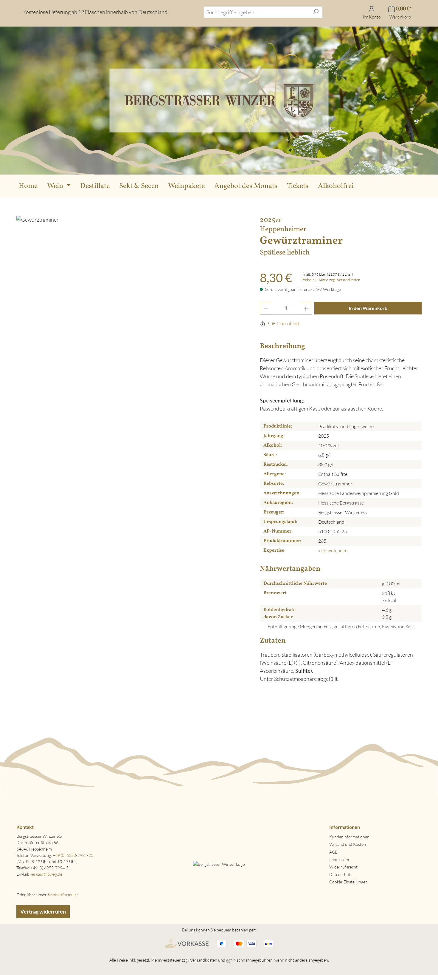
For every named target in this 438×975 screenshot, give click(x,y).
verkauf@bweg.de (46, 874)
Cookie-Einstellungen (348, 881)
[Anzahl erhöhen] (306, 308)
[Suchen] (315, 12)
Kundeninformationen (349, 836)
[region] (132, 335)
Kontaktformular (63, 894)
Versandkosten (203, 959)
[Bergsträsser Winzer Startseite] (219, 99)
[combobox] (256, 12)
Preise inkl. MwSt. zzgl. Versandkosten (331, 279)
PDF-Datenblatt (282, 323)
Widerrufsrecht (343, 866)
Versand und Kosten (347, 844)
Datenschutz (340, 874)
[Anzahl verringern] (266, 308)
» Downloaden (333, 550)
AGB (333, 851)
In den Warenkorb (368, 308)
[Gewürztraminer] (132, 335)
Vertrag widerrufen (43, 911)
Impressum (339, 859)
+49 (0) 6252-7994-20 (73, 855)
